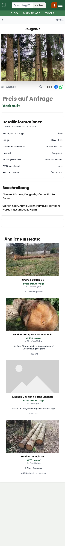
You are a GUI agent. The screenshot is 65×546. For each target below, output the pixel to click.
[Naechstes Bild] (58, 57)
